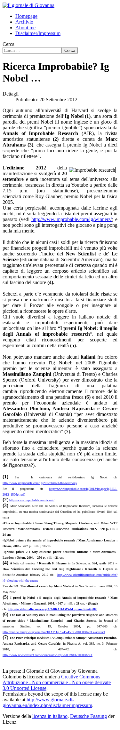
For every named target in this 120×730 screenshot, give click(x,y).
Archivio (24, 22)
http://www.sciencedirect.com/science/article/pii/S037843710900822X (47, 655)
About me (25, 27)
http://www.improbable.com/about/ (31, 500)
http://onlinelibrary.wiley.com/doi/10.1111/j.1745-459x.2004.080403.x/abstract (54, 632)
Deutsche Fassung (88, 716)
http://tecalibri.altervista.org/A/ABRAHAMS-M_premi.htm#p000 (52, 609)
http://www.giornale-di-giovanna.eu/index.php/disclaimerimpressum (47, 702)
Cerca (8, 44)
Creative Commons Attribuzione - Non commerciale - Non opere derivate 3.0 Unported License (57, 682)
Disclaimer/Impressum (37, 33)
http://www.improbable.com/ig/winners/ (71, 219)
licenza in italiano (50, 716)
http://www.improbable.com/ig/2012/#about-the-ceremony (40, 483)
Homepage (26, 16)
